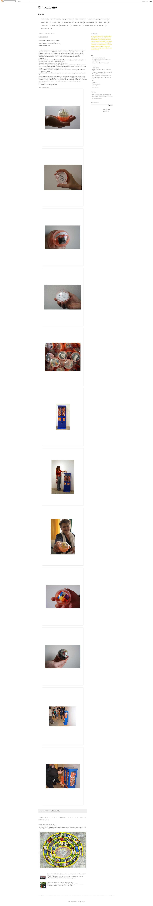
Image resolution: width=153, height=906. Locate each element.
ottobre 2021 (45, 19)
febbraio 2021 (57, 19)
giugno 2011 (67, 22)
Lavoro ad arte (95, 67)
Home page (63, 817)
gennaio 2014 (102, 19)
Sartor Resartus (95, 87)
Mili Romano (47, 7)
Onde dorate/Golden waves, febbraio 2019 (102, 75)
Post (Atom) (46, 819)
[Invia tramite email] (52, 811)
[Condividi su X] (55, 811)
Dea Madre (43, 37)
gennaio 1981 (45, 28)
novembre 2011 (56, 22)
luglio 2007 (44, 25)
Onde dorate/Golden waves (98, 58)
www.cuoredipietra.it (97, 98)
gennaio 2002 (89, 25)
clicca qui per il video (44, 87)
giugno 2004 (65, 25)
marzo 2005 (55, 25)
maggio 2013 (44, 22)
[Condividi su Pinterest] (59, 811)
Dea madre (94, 82)
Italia (93, 80)
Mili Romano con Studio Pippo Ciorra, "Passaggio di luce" (60, 882)
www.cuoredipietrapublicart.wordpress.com (102, 96)
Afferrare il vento (96, 86)
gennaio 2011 (78, 22)
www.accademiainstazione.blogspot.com (101, 94)
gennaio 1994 (100, 25)
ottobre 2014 (91, 19)
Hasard (93, 66)
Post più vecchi (83, 817)
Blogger (83, 901)
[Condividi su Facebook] (57, 811)
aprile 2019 (68, 19)
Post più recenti (42, 817)
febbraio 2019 (80, 19)
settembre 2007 (102, 22)
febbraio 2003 (77, 25)
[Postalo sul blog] (54, 811)
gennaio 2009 (90, 22)
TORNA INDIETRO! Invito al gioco (48, 825)
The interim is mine (96, 84)
